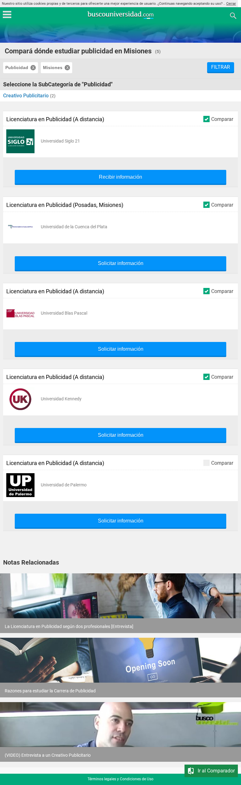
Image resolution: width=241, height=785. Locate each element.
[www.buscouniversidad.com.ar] (120, 18)
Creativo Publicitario (26, 96)
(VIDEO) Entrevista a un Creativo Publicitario (48, 755)
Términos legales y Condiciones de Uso (120, 779)
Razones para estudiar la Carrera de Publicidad (50, 690)
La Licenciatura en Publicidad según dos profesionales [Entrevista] (69, 626)
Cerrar (231, 4)
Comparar (222, 119)
